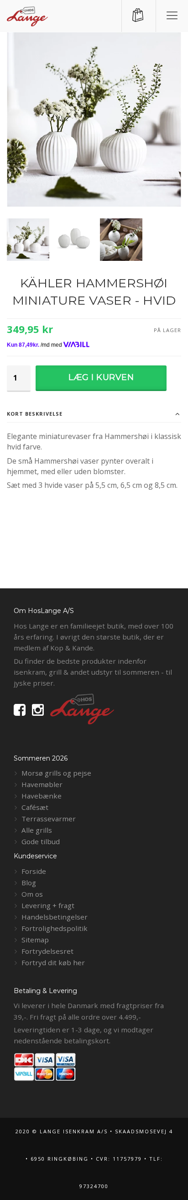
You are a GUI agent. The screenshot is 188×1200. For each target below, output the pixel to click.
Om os (32, 894)
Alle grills (36, 830)
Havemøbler (42, 784)
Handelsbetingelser (54, 916)
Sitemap (35, 939)
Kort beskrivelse (35, 413)
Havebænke (41, 795)
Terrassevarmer (48, 818)
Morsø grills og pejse (56, 772)
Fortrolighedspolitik (54, 928)
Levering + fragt (47, 905)
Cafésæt (34, 807)
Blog (28, 882)
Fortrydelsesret (47, 951)
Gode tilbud (40, 841)
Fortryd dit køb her (53, 962)
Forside (33, 871)
